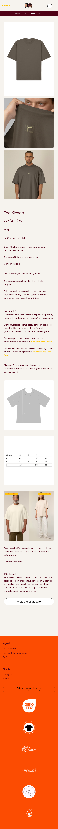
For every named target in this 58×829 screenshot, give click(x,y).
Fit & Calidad (10, 648)
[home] (9, 6)
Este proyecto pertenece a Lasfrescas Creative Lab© (29, 689)
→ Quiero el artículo (29, 601)
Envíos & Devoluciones (15, 653)
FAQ (5, 657)
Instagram (8, 674)
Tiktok (6, 678)
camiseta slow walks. (42, 341)
